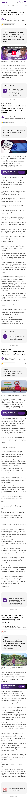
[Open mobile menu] (25, 2)
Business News (16, 6)
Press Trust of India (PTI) (12, 626)
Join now (22, 172)
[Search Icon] (18, 2)
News (10, 6)
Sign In (21, 2)
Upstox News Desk (10, 19)
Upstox (6, 6)
